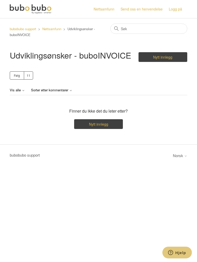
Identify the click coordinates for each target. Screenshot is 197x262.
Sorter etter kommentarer (50, 90)
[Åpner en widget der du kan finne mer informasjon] (177, 253)
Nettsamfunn (104, 9)
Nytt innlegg (162, 57)
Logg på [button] (175, 9)
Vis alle (16, 90)
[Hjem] (30, 9)
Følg (17, 75)
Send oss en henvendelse (142, 9)
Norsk (178, 155)
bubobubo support (23, 28)
